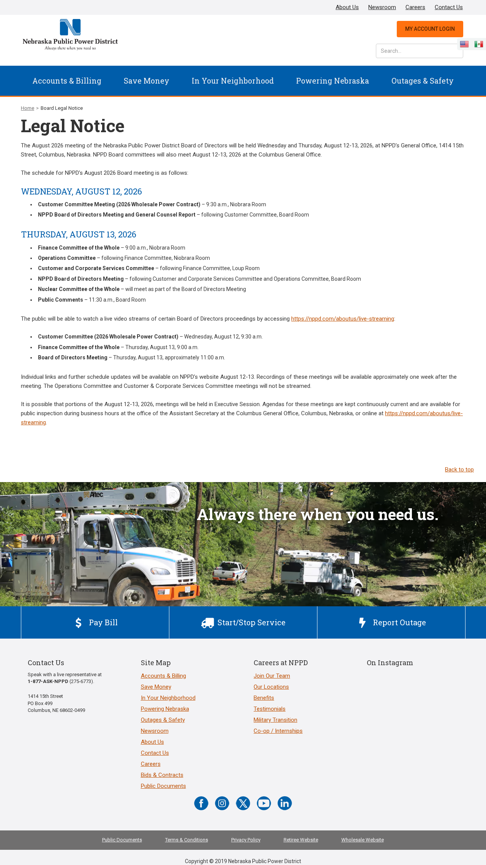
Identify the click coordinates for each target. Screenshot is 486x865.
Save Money (146, 80)
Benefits (264, 697)
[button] (67, 81)
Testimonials (270, 708)
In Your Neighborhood (233, 80)
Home (27, 108)
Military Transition (275, 719)
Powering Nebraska (332, 80)
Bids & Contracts (162, 775)
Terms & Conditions (186, 840)
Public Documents (163, 786)
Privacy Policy (245, 840)
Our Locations (271, 686)
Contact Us (449, 7)
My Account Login (430, 29)
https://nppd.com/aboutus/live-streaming (342, 318)
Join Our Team (272, 675)
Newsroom (382, 7)
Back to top (459, 469)
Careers (415, 7)
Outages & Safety (422, 80)
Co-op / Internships (278, 730)
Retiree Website (301, 840)
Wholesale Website (362, 840)
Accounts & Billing (66, 80)
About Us (347, 7)
